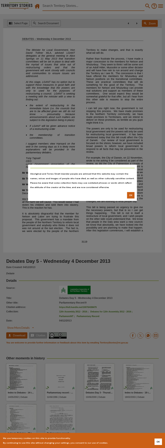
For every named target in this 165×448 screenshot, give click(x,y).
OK (131, 195)
